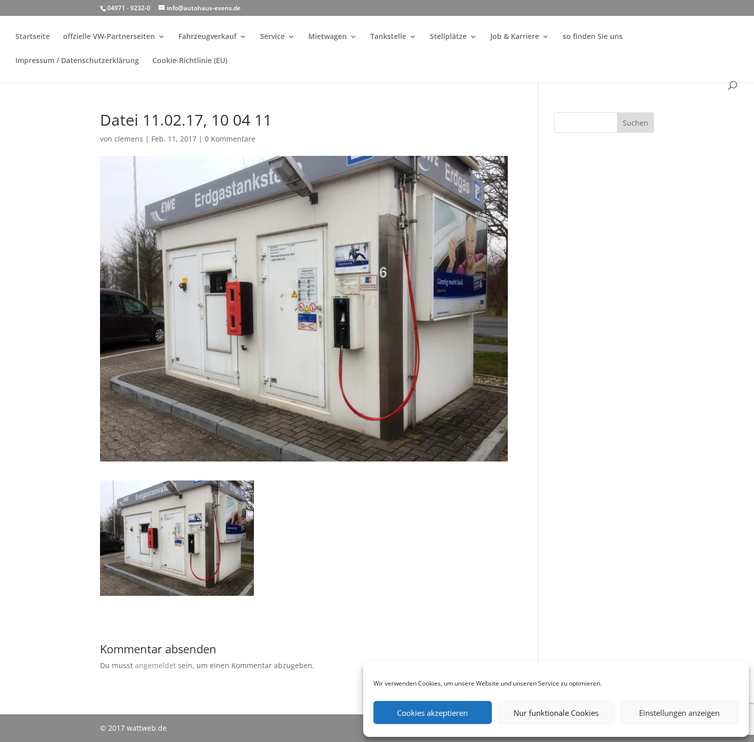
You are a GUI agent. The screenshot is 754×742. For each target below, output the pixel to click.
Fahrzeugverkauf (207, 37)
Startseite (32, 37)
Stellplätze (448, 37)
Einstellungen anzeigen (679, 713)
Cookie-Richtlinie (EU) (189, 61)
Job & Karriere (514, 37)
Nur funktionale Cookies (556, 713)
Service (272, 37)
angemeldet (155, 665)
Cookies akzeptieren (432, 713)
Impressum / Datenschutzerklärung (77, 61)
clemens (128, 139)
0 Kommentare (230, 139)
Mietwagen (327, 37)
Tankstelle (388, 37)
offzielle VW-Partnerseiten (109, 37)
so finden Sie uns (593, 37)
